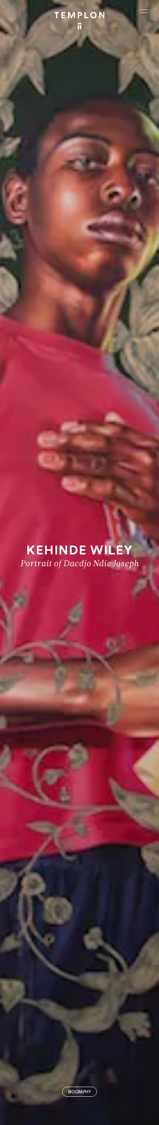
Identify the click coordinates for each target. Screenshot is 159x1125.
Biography (79, 1092)
